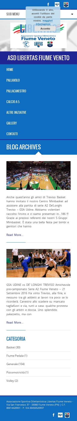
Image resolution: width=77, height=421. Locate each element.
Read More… (14, 235)
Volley (10, 381)
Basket (10, 347)
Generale (12, 364)
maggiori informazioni (44, 22)
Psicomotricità (15, 372)
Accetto (45, 28)
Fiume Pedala (15, 356)
